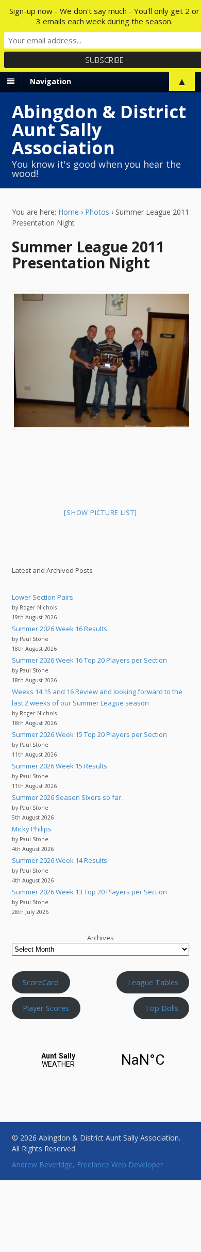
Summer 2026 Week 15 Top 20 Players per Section (89, 734)
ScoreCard (41, 982)
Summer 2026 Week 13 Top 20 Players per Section (89, 891)
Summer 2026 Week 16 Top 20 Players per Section (89, 660)
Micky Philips (32, 828)
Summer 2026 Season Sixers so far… (69, 797)
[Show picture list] (100, 512)
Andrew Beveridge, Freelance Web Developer (87, 1164)
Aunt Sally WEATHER (101, 1060)
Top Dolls (161, 1008)
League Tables (153, 982)
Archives (100, 937)
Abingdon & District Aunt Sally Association (99, 129)
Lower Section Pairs (42, 597)
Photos (97, 212)
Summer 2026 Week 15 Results (59, 766)
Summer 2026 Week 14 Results (59, 860)
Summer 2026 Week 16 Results (59, 628)
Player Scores (46, 1008)
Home (68, 212)
